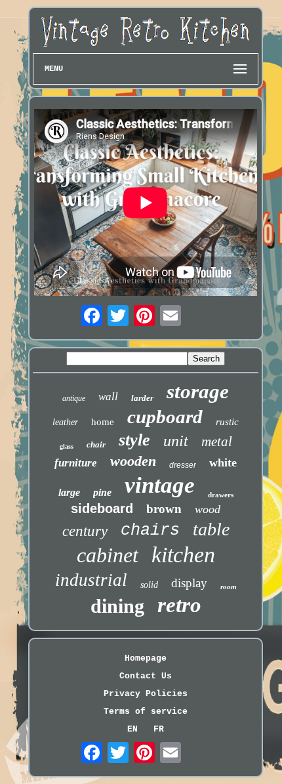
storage (198, 391)
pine (102, 492)
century (85, 531)
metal (216, 441)
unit (175, 440)
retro (179, 605)
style (134, 439)
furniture (75, 463)
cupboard (165, 416)
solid (149, 585)
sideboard (102, 508)
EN (132, 729)
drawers (220, 495)
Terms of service (146, 711)
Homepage (146, 658)
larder (142, 398)
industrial (91, 580)
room (228, 586)
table (211, 529)
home (102, 422)
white (223, 462)
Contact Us (145, 676)
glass (66, 446)
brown (164, 509)
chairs (150, 530)
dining (117, 606)
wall (108, 396)
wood (207, 509)
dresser (182, 465)
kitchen (183, 555)
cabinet (107, 555)
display (189, 583)
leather (65, 422)
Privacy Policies (146, 694)
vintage (160, 485)
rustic (227, 422)
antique (73, 398)
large (69, 492)
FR (158, 729)
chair (96, 444)
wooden (133, 461)
